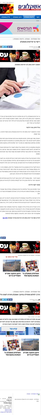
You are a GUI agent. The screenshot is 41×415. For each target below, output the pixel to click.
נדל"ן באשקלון (6, 17)
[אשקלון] (29, 10)
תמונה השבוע (7, 408)
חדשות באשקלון (29, 17)
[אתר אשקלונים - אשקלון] (33, 394)
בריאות (10, 401)
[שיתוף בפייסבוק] (9, 47)
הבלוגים (10, 406)
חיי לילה (10, 398)
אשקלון (32, 317)
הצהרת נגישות (8, 409)
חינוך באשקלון (17, 17)
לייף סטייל (9, 400)
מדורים (10, 397)
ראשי (38, 17)
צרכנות (4, 398)
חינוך (36, 317)
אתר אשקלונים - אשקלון (32, 39)
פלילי (37, 20)
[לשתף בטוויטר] (4, 47)
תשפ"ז (29, 317)
